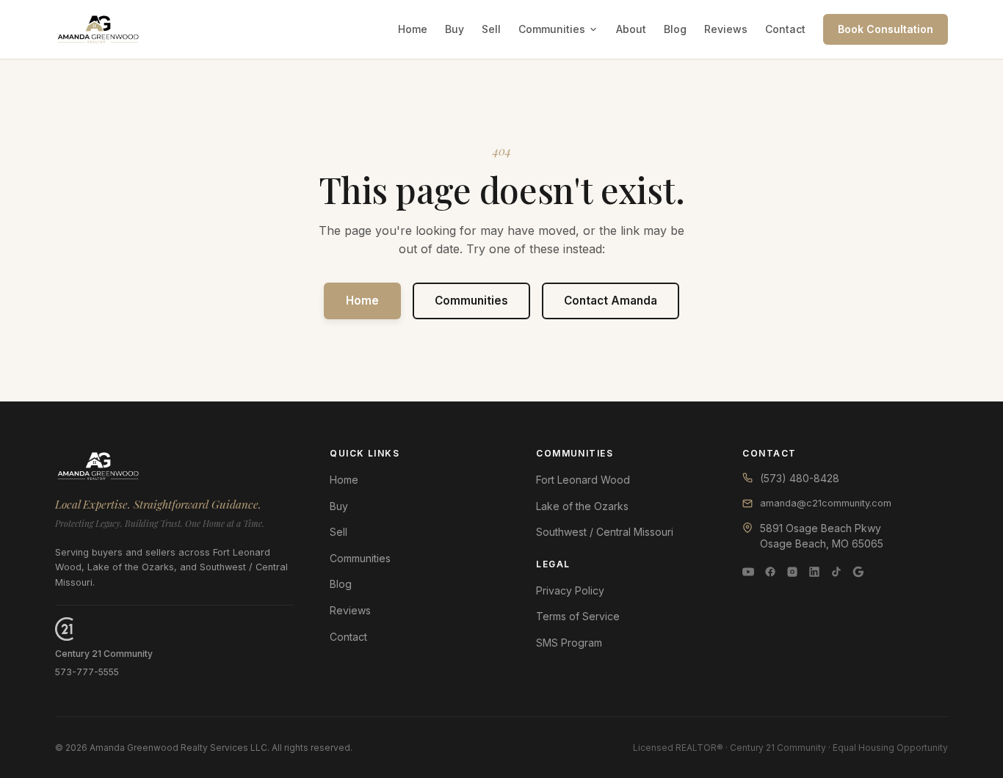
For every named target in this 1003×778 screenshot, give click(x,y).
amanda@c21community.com (825, 503)
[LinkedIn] (814, 572)
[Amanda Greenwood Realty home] (98, 29)
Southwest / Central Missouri (604, 532)
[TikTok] (836, 572)
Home (412, 29)
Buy (454, 29)
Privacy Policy (570, 590)
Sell (491, 29)
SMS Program (569, 642)
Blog (675, 29)
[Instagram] (792, 572)
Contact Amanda (610, 301)
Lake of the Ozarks (582, 506)
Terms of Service (578, 616)
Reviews (725, 29)
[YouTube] (748, 572)
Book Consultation (885, 29)
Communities (551, 29)
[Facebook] (770, 572)
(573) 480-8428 (799, 478)
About (631, 29)
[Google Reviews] (858, 572)
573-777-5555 (87, 671)
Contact (785, 29)
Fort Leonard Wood (583, 479)
